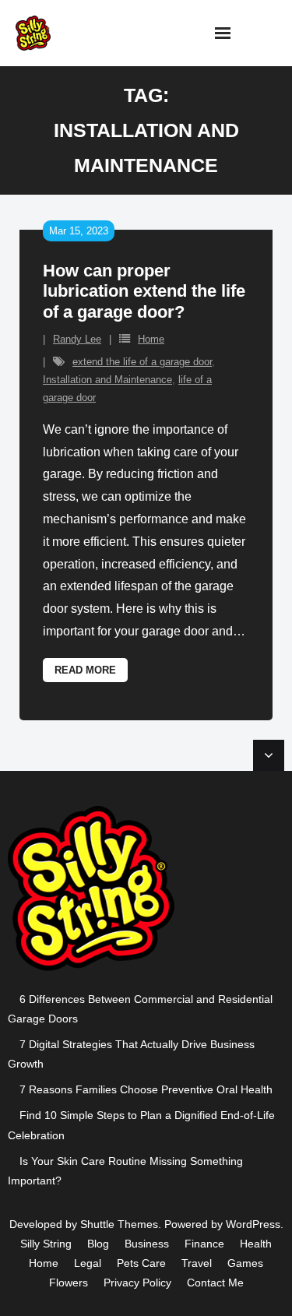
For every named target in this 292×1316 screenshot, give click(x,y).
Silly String (46, 1243)
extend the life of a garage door (142, 362)
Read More (85, 670)
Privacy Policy (137, 1282)
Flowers (68, 1282)
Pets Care (141, 1263)
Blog (98, 1243)
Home (151, 339)
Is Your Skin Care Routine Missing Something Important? (125, 1171)
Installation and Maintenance (107, 379)
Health (256, 1243)
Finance (204, 1243)
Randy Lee (77, 339)
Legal (87, 1263)
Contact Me (215, 1282)
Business (147, 1243)
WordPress (253, 1224)
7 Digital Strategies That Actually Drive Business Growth (131, 1054)
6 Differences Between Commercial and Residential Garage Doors (140, 1009)
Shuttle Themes (119, 1224)
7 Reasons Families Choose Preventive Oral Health (146, 1089)
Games (245, 1263)
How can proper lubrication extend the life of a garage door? (144, 291)
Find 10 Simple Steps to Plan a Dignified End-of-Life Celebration (141, 1125)
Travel (196, 1263)
